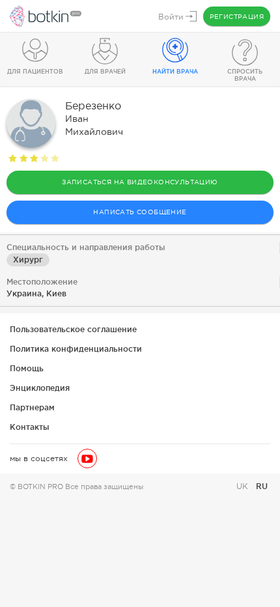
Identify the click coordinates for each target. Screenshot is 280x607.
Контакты (29, 427)
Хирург (28, 259)
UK (243, 486)
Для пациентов (35, 71)
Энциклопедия (40, 388)
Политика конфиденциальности (76, 349)
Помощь (27, 368)
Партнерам (32, 407)
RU (262, 486)
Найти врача (175, 71)
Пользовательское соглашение (73, 329)
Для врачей (105, 71)
